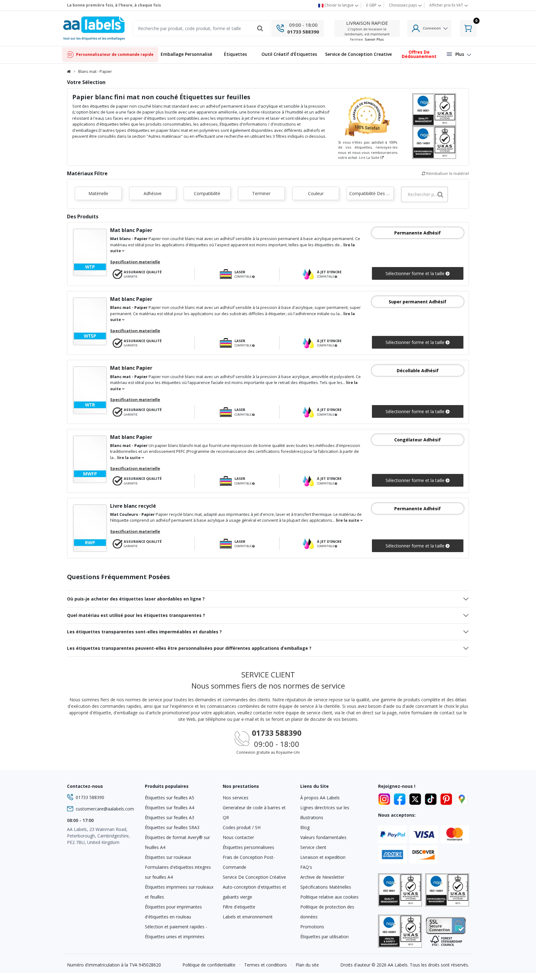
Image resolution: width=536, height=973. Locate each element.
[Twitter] (416, 798)
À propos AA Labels (320, 798)
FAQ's (306, 867)
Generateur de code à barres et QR (254, 812)
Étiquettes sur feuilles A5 (169, 798)
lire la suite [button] (129, 457)
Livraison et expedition (323, 857)
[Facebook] (401, 798)
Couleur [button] (316, 193)
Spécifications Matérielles (325, 887)
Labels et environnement (248, 917)
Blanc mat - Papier (95, 71)
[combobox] (424, 194)
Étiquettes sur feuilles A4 (169, 807)
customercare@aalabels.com (105, 809)
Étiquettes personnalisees (248, 847)
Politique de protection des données (327, 912)
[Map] (462, 798)
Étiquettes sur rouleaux (168, 857)
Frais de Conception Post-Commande (249, 862)
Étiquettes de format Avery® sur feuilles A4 (177, 842)
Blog (305, 827)
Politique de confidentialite (208, 965)
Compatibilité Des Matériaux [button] (371, 193)
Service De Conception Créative (254, 877)
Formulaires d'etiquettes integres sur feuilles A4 (178, 872)
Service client (313, 847)
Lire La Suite (369, 157)
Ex (446, 5)
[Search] (260, 28)
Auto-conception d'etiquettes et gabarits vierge (254, 892)
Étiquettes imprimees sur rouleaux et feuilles (179, 892)
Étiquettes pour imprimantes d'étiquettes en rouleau (173, 912)
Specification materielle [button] (135, 262)
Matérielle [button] (98, 193)
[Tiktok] (432, 798)
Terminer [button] (261, 193)
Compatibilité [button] (207, 193)
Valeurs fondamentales (323, 837)
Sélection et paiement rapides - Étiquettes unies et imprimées (176, 932)
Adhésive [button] (153, 193)
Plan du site (307, 965)
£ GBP (371, 5)
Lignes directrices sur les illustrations (324, 812)
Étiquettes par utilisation (324, 937)
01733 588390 (303, 32)
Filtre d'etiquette (239, 907)
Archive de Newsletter (322, 877)
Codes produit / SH (242, 827)
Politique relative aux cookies (329, 897)
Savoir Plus (374, 39)
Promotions (312, 927)
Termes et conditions (265, 965)
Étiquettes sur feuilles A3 (169, 817)
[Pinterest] (447, 798)
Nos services (235, 798)
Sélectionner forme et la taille (416, 273)
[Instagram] (385, 798)
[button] (235, 54)
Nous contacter (238, 837)
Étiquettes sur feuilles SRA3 (172, 827)
